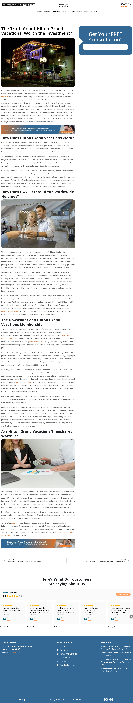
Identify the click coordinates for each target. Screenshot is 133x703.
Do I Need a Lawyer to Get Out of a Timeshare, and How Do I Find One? (116, 662)
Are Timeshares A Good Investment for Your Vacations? (106, 562)
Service (39, 11)
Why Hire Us (57, 11)
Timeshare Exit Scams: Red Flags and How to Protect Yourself (115, 647)
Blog (86, 11)
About (62, 646)
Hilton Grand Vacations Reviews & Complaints (116, 654)
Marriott (4, 97)
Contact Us (93, 11)
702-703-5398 (125, 6)
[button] (1, 616)
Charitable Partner (67, 665)
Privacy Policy (65, 657)
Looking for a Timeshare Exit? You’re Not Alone (24, 562)
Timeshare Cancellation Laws (72, 11)
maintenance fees (36, 341)
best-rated (16, 523)
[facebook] (106, 699)
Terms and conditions (69, 654)
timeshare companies (9, 311)
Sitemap (22, 699)
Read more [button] (6, 614)
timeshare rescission (23, 382)
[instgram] (111, 699)
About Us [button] (47, 11)
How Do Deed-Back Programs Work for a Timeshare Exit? (114, 669)
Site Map (63, 661)
